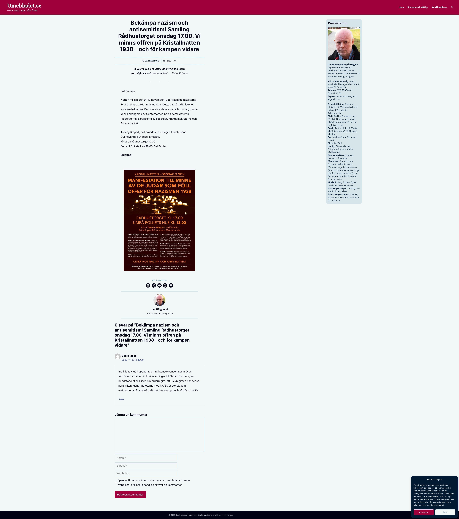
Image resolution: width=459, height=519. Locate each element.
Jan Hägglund (152, 61)
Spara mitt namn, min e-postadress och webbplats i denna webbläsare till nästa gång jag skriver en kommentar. (153, 483)
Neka (445, 512)
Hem (401, 7)
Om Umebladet (440, 7)
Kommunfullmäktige (417, 7)
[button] (452, 7)
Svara (121, 399)
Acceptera (423, 512)
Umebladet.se (24, 5)
